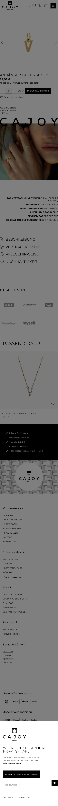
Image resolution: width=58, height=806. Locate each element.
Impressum (9, 797)
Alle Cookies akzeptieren (21, 774)
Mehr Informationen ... (12, 763)
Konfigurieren (11, 785)
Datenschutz (24, 797)
